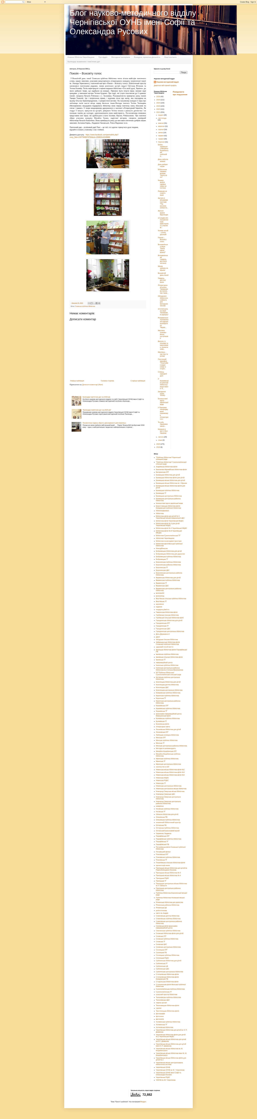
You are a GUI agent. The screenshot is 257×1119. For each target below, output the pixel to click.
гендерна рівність (162, 610)
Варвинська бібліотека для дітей (168, 578)
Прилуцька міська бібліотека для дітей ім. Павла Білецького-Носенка (171, 869)
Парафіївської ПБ (162, 844)
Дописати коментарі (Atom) (92, 385)
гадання (159, 607)
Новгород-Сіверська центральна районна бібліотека (168, 802)
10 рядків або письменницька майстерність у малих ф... (163, 223)
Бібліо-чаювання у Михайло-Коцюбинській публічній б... (163, 150)
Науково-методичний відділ (168, 82)
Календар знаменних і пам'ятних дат (84, 61)
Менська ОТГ (161, 738)
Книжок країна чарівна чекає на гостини (162, 184)
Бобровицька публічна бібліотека (168, 557)
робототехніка (161, 910)
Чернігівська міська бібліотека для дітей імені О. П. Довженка (171, 1045)
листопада (162, 118)
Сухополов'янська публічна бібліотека (170, 989)
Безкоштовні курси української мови (163, 401)
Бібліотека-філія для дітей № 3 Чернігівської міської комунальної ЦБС (170, 517)
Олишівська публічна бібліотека (168, 820)
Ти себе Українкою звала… (163, 424)
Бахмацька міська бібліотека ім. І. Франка (171, 483)
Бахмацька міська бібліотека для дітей (170, 480)
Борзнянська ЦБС (163, 570)
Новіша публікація (77, 381)
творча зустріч (161, 1003)
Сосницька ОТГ (162, 950)
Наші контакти (170, 57)
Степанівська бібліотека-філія (167, 974)
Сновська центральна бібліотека (168, 947)
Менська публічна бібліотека (166, 740)
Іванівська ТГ (161, 660)
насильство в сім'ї (162, 767)
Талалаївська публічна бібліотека (168, 997)
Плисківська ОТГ (162, 854)
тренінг (158, 1008)
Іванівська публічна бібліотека (167, 654)
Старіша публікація (138, 381)
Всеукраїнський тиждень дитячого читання (163, 259)
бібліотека (160, 513)
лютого (161, 437)
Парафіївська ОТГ (163, 836)
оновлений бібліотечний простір (168, 822)
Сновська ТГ (160, 942)
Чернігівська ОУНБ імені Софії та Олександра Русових (168, 1074)
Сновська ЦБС (161, 944)
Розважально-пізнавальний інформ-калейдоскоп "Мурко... (163, 322)
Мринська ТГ (161, 761)
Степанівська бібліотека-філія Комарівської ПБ (167, 978)
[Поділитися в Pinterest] (99, 303)
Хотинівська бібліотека (164, 1027)
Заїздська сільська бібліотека (167, 640)
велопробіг (160, 593)
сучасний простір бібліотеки (166, 994)
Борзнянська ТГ (162, 568)
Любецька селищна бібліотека (167, 735)
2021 (158, 112)
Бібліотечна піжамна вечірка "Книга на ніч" (162, 173)
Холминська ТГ (161, 1025)
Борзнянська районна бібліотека (168, 565)
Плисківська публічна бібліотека (168, 857)
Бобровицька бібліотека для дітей (169, 551)
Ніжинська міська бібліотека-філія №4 (170, 775)
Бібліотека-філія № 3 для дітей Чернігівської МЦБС (167, 524)
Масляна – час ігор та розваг (163, 354)
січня (160, 440)
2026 (158, 97)
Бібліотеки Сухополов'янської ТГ (168, 536)
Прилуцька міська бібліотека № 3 (168, 873)
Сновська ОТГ (161, 936)
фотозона (160, 1016)
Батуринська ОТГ (162, 472)
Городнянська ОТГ (163, 623)
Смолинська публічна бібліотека (168, 931)
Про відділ (102, 57)
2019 (158, 447)
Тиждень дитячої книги (162, 280)
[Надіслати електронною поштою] (89, 303)
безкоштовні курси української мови (169, 503)
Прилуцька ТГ (161, 881)
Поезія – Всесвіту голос (162, 239)
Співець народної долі (162, 374)
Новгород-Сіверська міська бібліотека (170, 791)
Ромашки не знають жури (162, 193)
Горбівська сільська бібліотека (167, 615)
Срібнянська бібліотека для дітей (168, 961)
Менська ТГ (160, 743)
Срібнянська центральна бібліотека (169, 972)
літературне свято (163, 727)
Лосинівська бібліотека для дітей (168, 729)
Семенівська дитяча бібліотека (167, 916)
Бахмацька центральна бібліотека (169, 496)
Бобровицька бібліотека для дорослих (170, 554)
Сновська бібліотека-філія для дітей (169, 933)
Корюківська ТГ (161, 711)
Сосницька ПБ (161, 952)
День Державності (163, 634)
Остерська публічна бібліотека (167, 828)
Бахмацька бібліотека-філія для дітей (170, 478)
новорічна (160, 806)
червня (161, 136)
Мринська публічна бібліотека (167, 759)
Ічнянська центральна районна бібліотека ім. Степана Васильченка (169, 669)
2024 (158, 103)
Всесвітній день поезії (163, 274)
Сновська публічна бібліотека (85, 306)
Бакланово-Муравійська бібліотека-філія (171, 469)
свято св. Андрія (162, 913)
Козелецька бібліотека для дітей (168, 682)
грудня (161, 115)
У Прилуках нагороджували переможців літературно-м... (163, 413)
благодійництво (162, 548)
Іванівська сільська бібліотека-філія (169, 657)
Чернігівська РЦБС (163, 1077)
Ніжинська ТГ (161, 783)
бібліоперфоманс (162, 511)
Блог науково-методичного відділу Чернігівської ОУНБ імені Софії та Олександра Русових (133, 22)
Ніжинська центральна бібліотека (168, 786)
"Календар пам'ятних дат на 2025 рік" (97, 410)
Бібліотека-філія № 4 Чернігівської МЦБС (171, 528)
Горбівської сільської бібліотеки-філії (170, 618)
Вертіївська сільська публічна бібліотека (171, 599)
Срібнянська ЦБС (162, 969)
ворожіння (160, 604)
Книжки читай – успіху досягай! (163, 232)
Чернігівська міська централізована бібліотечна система (169, 1063)
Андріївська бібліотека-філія (166, 467)
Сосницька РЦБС (162, 958)
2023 (158, 106)
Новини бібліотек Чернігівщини (80, 57)
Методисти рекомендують (166, 748)
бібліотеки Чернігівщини (165, 538)
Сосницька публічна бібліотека (167, 955)
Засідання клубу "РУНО (162, 393)
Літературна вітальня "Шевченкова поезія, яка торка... (163, 289)
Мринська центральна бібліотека (168, 764)
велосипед (160, 596)
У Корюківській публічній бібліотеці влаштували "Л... (163, 384)
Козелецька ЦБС (162, 687)
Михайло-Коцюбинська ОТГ (166, 751)
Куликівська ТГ (161, 721)
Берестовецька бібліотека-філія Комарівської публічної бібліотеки (168, 507)
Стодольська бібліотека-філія (167, 982)
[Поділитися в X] (94, 303)
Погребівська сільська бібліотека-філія (170, 863)
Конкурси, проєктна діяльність (147, 57)
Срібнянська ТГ (162, 963)
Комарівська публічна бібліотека (168, 693)
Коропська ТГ (161, 698)
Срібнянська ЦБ (162, 966)
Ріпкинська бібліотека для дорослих (169, 902)
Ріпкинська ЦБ (161, 908)
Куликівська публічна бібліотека (168, 718)
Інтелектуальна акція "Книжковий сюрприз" (163, 312)
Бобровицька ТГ (162, 559)
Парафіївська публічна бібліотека (168, 839)
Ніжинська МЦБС (162, 778)
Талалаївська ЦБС (163, 1000)
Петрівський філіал (163, 852)
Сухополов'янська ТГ (164, 992)
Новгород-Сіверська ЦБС (165, 794)
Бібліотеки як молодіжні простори (169, 541)
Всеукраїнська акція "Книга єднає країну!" (163, 248)
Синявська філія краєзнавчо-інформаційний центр (167, 927)
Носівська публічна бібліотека (167, 809)
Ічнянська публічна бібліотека (167, 665)
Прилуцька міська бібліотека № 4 (168, 875)
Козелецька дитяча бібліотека (167, 685)
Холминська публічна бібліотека (168, 1022)
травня (161, 139)
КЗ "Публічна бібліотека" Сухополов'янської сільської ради (168, 673)
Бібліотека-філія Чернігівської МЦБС (170, 521)
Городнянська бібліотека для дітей (169, 620)
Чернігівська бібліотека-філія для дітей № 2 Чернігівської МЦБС (171, 1036)
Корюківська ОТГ (162, 706)
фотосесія (160, 1019)
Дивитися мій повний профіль (165, 85)
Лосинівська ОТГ (162, 732)
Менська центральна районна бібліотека (171, 746)
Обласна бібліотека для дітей (167, 814)
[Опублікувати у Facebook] (96, 303)
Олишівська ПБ (161, 817)
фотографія (160, 1014)
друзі (158, 637)
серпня (161, 129)
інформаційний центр (164, 663)
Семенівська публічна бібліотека (168, 919)
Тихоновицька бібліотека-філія (167, 1005)
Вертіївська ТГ (161, 601)
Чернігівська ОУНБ (163, 1067)
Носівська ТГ (161, 812)
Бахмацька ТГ (161, 493)
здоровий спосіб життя (164, 647)
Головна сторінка (107, 381)
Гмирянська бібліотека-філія (166, 612)
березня (161, 142)
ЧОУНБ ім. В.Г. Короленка (165, 1080)
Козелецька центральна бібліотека (169, 690)
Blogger (143, 1102)
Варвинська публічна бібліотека (168, 580)
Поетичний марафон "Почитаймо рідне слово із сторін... (163, 364)
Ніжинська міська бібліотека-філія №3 (170, 772)
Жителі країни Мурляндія (163, 213)
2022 (158, 109)
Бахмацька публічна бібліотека (167, 490)
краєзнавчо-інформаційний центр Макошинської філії (169, 715)
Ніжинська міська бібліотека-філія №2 (170, 770)
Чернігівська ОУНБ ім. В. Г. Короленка (170, 1070)
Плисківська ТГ (161, 860)
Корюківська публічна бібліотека (168, 708)
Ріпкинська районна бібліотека (167, 905)
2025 (158, 100)
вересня (161, 126)
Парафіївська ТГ (162, 842)
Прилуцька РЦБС (162, 878)
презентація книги (163, 865)
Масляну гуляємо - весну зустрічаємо (163, 334)
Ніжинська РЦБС (162, 780)
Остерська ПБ (161, 825)
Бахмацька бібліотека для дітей (168, 475)
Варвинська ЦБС (162, 586)
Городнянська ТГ (162, 626)
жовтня (161, 123)
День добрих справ (163, 165)
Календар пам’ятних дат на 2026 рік (96, 397)
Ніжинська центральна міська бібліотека (171, 789)
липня (160, 133)
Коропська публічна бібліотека (167, 696)
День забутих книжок (163, 160)
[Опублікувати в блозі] (91, 303)
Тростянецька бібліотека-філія (167, 1011)
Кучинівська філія (162, 724)
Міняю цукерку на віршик (163, 268)
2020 (158, 444)
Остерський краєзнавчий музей (167, 831)
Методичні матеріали (120, 57)
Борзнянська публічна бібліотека (168, 562)
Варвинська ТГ (161, 583)
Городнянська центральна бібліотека (170, 631)
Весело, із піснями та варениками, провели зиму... (163, 345)
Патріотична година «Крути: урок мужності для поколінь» (104, 423)
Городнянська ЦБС (163, 629)
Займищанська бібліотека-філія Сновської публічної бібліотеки (168, 643)
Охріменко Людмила (163, 833)
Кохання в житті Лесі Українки (163, 431)
